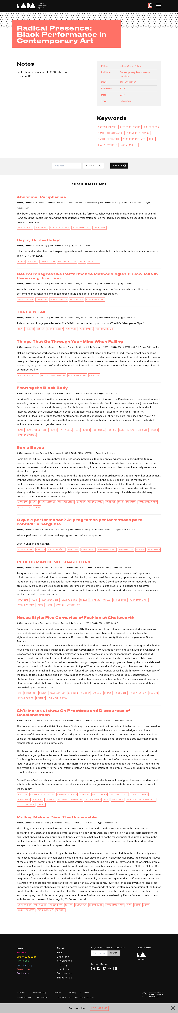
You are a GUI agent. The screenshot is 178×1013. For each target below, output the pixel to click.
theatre (60, 910)
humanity (37, 799)
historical (99, 430)
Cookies (57, 993)
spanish (140, 549)
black (21, 430)
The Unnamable (45, 910)
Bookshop (23, 973)
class (54, 430)
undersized (154, 549)
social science (26, 805)
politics (94, 375)
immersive (41, 299)
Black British (47, 502)
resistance (118, 799)
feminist (110, 502)
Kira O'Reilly (55, 329)
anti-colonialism (67, 794)
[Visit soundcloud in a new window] (109, 968)
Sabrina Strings (27, 435)
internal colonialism (70, 799)
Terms (86, 993)
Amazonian (23, 600)
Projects (23, 960)
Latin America (93, 799)
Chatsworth (30, 693)
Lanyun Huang (47, 261)
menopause (71, 329)
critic (42, 693)
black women (33, 430)
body (20, 329)
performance (76, 299)
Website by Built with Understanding (75, 997)
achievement (24, 905)
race (151, 139)
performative (126, 549)
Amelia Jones (25, 228)
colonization (99, 794)
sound (37, 507)
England (97, 693)
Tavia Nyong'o (107, 145)
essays (108, 693)
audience (22, 502)
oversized (73, 549)
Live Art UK (141, 959)
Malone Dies (55, 905)
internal (50, 799)
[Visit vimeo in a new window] (104, 968)
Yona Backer (129, 145)
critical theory (119, 794)
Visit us (63, 969)
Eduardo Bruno (25, 549)
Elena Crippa (95, 502)
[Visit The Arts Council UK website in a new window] (149, 995)
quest (146, 905)
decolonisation (50, 600)
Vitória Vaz (73, 605)
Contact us (64, 973)
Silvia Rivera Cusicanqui (141, 799)
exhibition (151, 127)
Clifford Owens (129, 127)
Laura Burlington (57, 698)
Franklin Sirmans (110, 133)
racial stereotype (137, 430)
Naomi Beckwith (108, 139)
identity (32, 261)
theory (41, 805)
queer (82, 261)
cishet (35, 600)
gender (21, 261)
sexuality (93, 261)
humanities (24, 799)
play (129, 905)
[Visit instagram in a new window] (93, 968)
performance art (133, 139)
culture (81, 502)
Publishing (24, 965)
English (40, 549)
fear (77, 430)
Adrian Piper (107, 127)
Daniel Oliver (25, 299)
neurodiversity (58, 299)
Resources (23, 969)
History (62, 965)
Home (20, 948)
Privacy (72, 993)
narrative (80, 905)
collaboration (66, 502)
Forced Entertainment (53, 375)
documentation (57, 693)
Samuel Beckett (26, 910)
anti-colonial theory (42, 794)
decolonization (139, 794)
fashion (153, 693)
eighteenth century (79, 693)
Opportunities (27, 956)
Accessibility (39, 993)
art (19, 693)
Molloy (68, 905)
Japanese (95, 600)
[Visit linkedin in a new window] (115, 968)
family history (137, 693)
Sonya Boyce (24, 507)
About (60, 948)
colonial (84, 794)
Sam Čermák (99, 228)
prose (137, 905)
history (112, 430)
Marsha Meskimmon (59, 228)
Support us (64, 977)
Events (21, 952)
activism (22, 794)
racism (154, 430)
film (120, 502)
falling (29, 329)
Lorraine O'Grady (137, 133)
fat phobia (66, 430)
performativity (26, 605)
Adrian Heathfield (28, 375)
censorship (41, 228)
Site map (21, 993)
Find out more (99, 1008)
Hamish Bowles (25, 698)
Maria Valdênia (56, 549)
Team (60, 952)
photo (41, 605)
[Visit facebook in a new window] (98, 968)
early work (40, 905)
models (106, 600)
